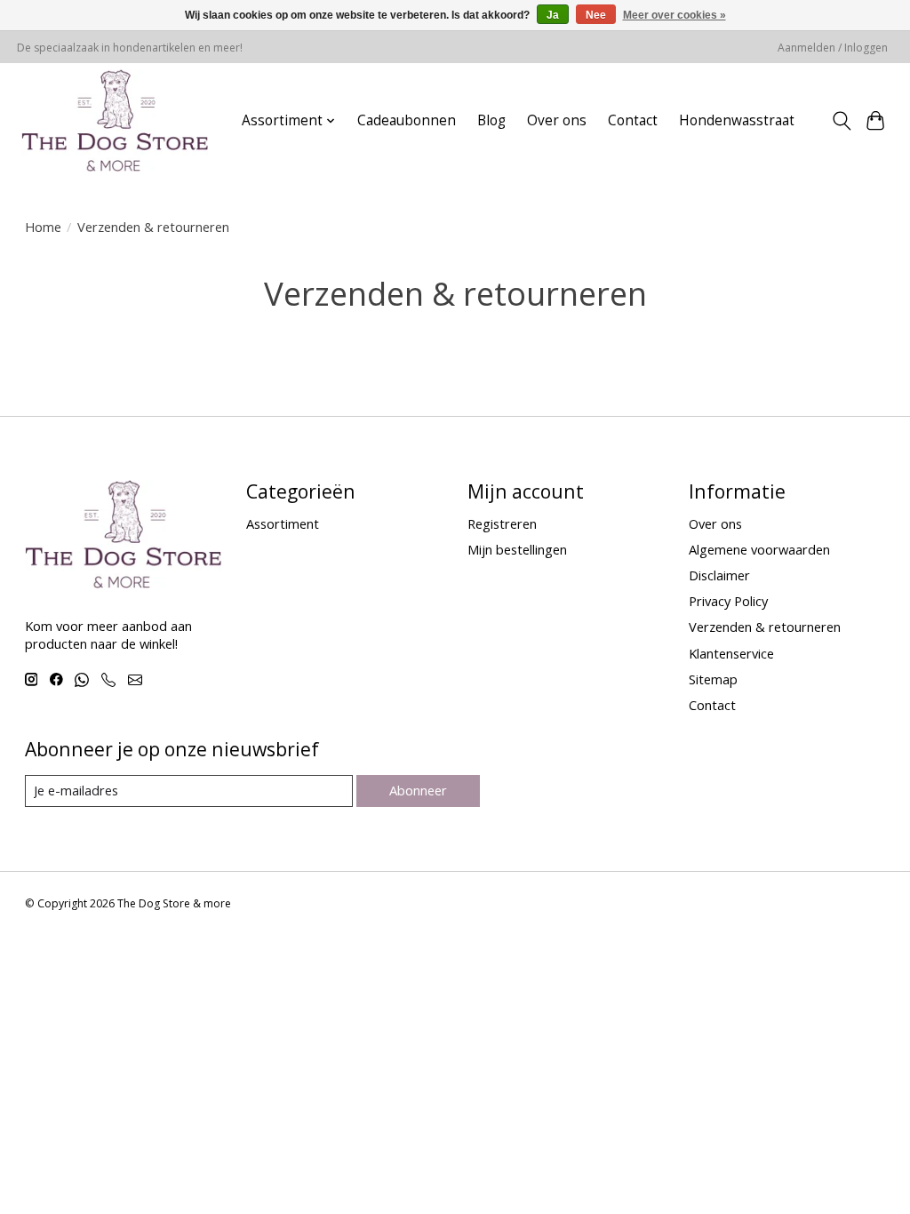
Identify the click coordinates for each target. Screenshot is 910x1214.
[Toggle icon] (841, 121)
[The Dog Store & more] (114, 120)
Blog (491, 120)
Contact (633, 120)
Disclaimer (719, 575)
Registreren (502, 523)
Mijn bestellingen (517, 549)
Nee (596, 15)
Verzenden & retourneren (765, 626)
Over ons (557, 120)
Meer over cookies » (674, 15)
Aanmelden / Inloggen (833, 47)
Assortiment (282, 523)
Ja (553, 15)
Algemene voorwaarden (759, 549)
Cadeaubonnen (406, 120)
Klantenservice (731, 653)
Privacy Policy (728, 601)
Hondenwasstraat (736, 120)
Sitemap (713, 679)
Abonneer (418, 790)
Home (43, 227)
